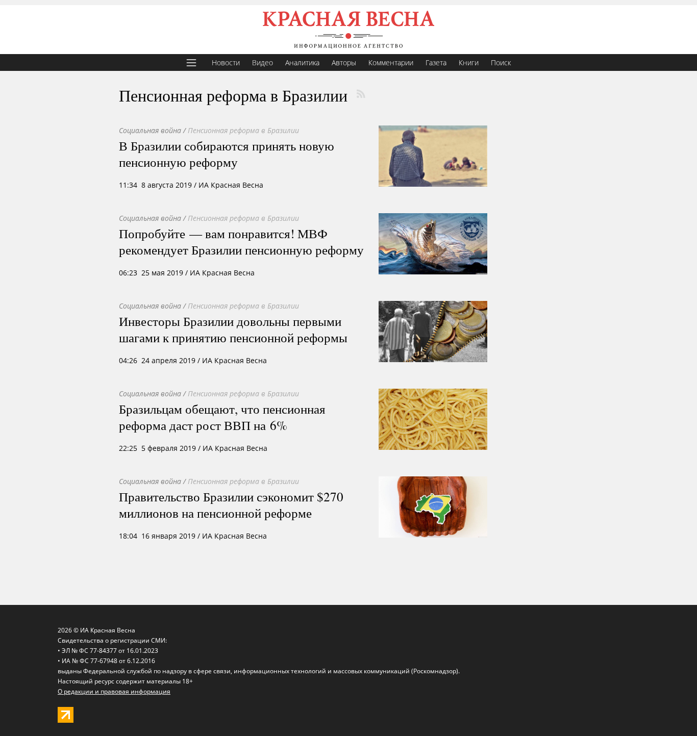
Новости (226, 62)
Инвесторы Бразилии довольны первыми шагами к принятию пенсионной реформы (233, 329)
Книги (469, 62)
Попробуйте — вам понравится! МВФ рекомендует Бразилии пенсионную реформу (241, 241)
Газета (436, 62)
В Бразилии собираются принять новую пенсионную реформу (226, 153)
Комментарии (390, 62)
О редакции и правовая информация (114, 691)
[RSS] (361, 94)
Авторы (344, 62)
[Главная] (348, 29)
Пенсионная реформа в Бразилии (243, 130)
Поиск (501, 62)
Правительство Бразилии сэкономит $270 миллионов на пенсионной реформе (231, 504)
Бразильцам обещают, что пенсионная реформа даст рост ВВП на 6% (222, 417)
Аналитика (302, 62)
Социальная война (150, 130)
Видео (262, 62)
